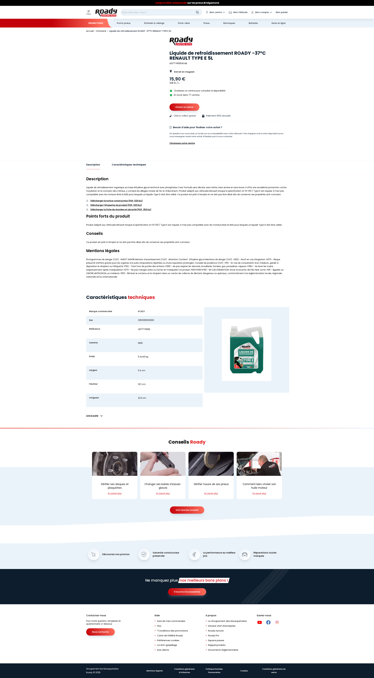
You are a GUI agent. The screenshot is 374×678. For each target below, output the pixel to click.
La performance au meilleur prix (219, 554)
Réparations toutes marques (265, 554)
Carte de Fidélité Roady (170, 635)
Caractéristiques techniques (129, 164)
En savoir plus (115, 493)
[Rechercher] (197, 12)
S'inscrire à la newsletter (187, 591)
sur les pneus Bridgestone (187, 3)
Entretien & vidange (154, 23)
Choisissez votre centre (182, 143)
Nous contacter (100, 631)
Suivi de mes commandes (171, 621)
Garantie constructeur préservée (166, 554)
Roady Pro (213, 635)
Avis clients (163, 649)
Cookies (244, 671)
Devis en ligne (279, 23)
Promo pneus (123, 23)
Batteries (253, 23)
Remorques (229, 23)
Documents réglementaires (223, 649)
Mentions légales (155, 671)
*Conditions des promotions (172, 630)
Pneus (207, 23)
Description (93, 164)
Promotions (95, 23)
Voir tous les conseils (187, 510)
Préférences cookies (168, 640)
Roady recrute (216, 630)
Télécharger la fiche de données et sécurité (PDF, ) (120, 209)
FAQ (159, 625)
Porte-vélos (184, 23)
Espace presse (216, 640)
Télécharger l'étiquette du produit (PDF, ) (116, 205)
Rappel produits (216, 645)
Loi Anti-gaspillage (167, 645)
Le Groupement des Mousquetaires (227, 621)
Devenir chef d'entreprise (222, 625)
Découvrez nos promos (116, 554)
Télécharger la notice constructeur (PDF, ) (116, 200)
